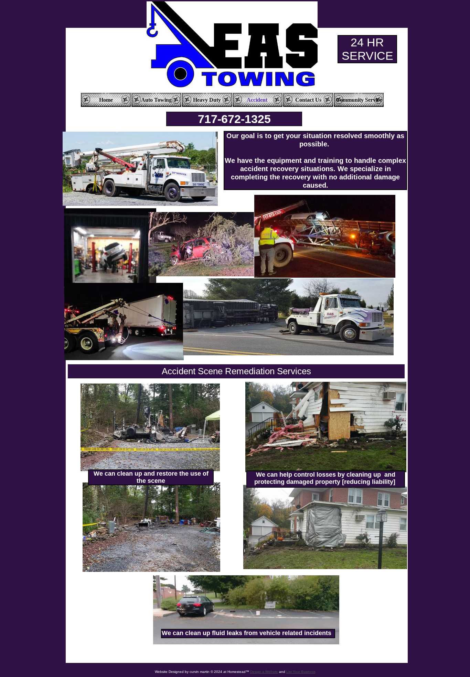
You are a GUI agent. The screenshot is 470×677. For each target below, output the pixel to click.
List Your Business (301, 672)
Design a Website (264, 672)
